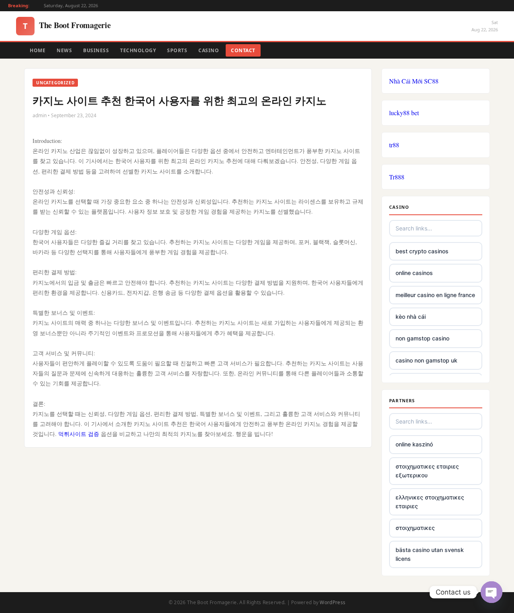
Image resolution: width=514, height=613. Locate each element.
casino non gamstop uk (426, 360)
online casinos (414, 272)
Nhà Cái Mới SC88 (414, 81)
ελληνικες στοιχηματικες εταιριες (430, 501)
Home (37, 50)
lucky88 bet (404, 112)
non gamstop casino (422, 338)
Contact (243, 50)
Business (96, 50)
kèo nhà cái (411, 316)
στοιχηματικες (415, 527)
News (64, 50)
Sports (177, 50)
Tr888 (396, 177)
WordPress (332, 602)
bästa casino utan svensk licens (430, 554)
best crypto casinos (422, 251)
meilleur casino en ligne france (435, 294)
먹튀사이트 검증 (78, 434)
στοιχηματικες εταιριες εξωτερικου (427, 471)
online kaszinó (414, 444)
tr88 (394, 145)
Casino (208, 50)
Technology (138, 50)
